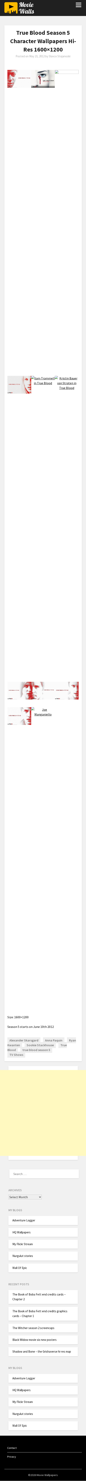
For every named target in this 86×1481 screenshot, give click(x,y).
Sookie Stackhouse (40, 1045)
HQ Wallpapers (21, 1232)
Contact (12, 1448)
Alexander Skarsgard (23, 1040)
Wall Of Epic (19, 1268)
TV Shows (16, 1055)
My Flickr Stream (22, 1244)
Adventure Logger (23, 1220)
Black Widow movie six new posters (34, 1340)
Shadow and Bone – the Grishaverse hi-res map (41, 1351)
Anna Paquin (53, 1040)
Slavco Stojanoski (59, 56)
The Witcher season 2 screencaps (33, 1328)
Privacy (11, 1456)
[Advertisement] (43, 1113)
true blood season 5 (36, 1050)
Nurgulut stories (22, 1256)
